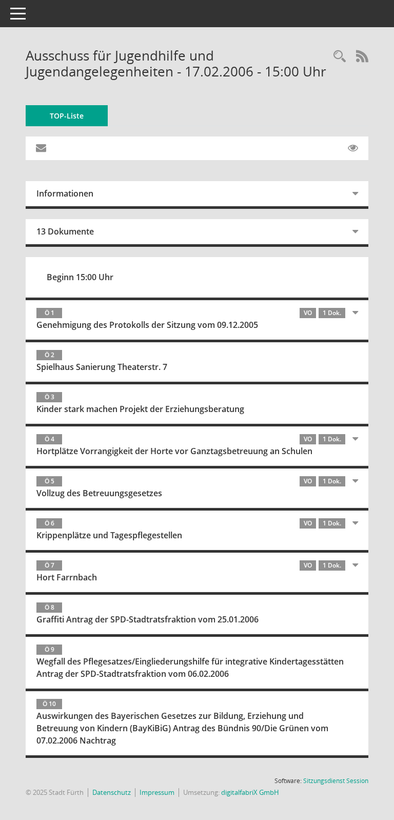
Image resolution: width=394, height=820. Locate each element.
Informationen (64, 193)
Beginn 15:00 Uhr (80, 277)
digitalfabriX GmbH (250, 792)
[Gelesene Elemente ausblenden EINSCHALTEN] (353, 148)
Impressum (157, 792)
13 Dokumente (65, 231)
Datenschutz (111, 792)
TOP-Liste (67, 116)
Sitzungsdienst (335, 780)
